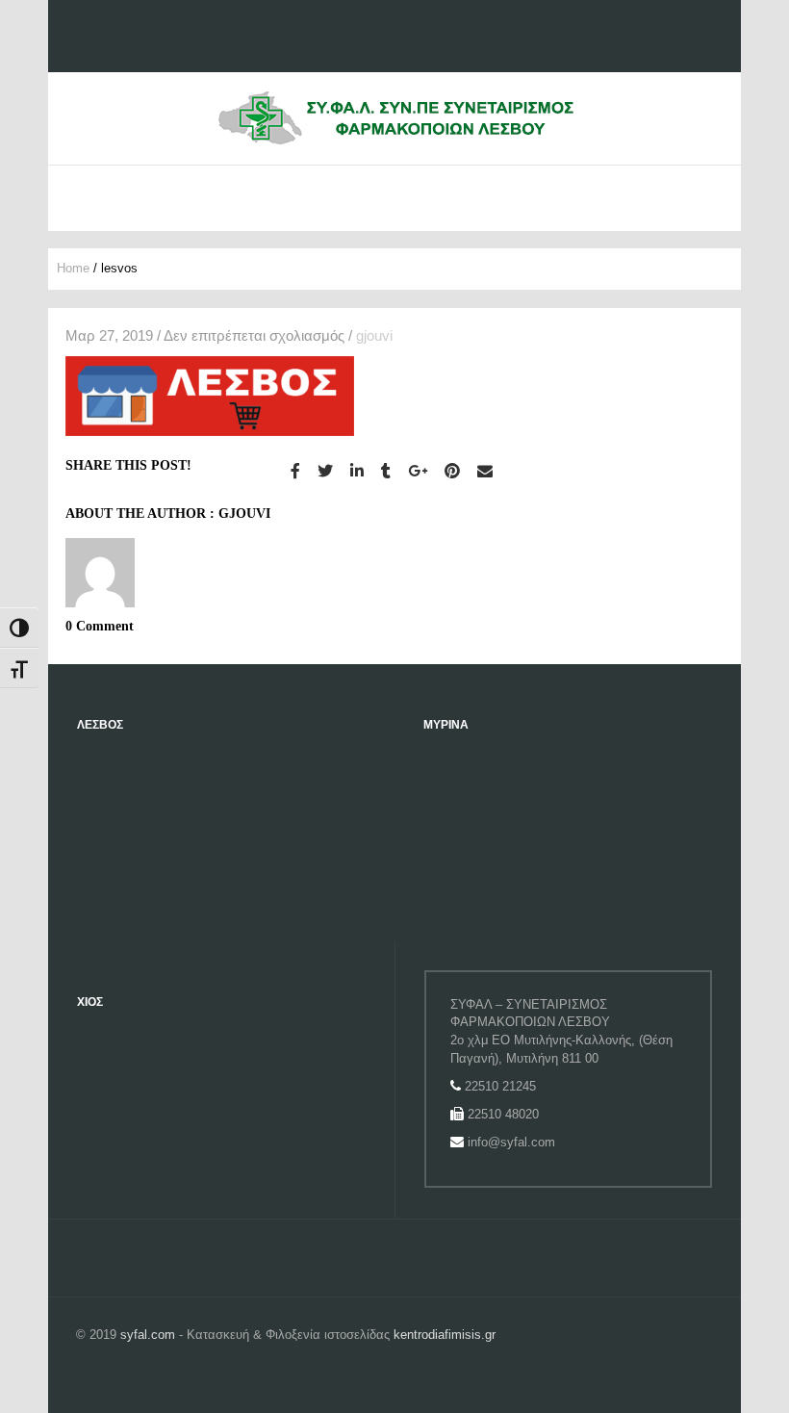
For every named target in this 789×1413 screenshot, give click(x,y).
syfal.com (147, 1334)
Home (73, 268)
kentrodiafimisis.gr (445, 1334)
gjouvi (374, 335)
